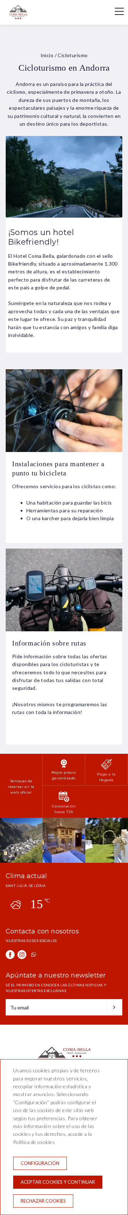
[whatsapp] (33, 954)
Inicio (47, 55)
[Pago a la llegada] (106, 768)
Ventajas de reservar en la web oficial (21, 786)
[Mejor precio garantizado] (63, 767)
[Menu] (115, 11)
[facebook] (10, 954)
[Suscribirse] (114, 1007)
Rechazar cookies (43, 1201)
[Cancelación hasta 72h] (64, 800)
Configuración (40, 1163)
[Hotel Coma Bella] (23, 17)
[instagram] (21, 954)
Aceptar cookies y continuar (58, 1182)
